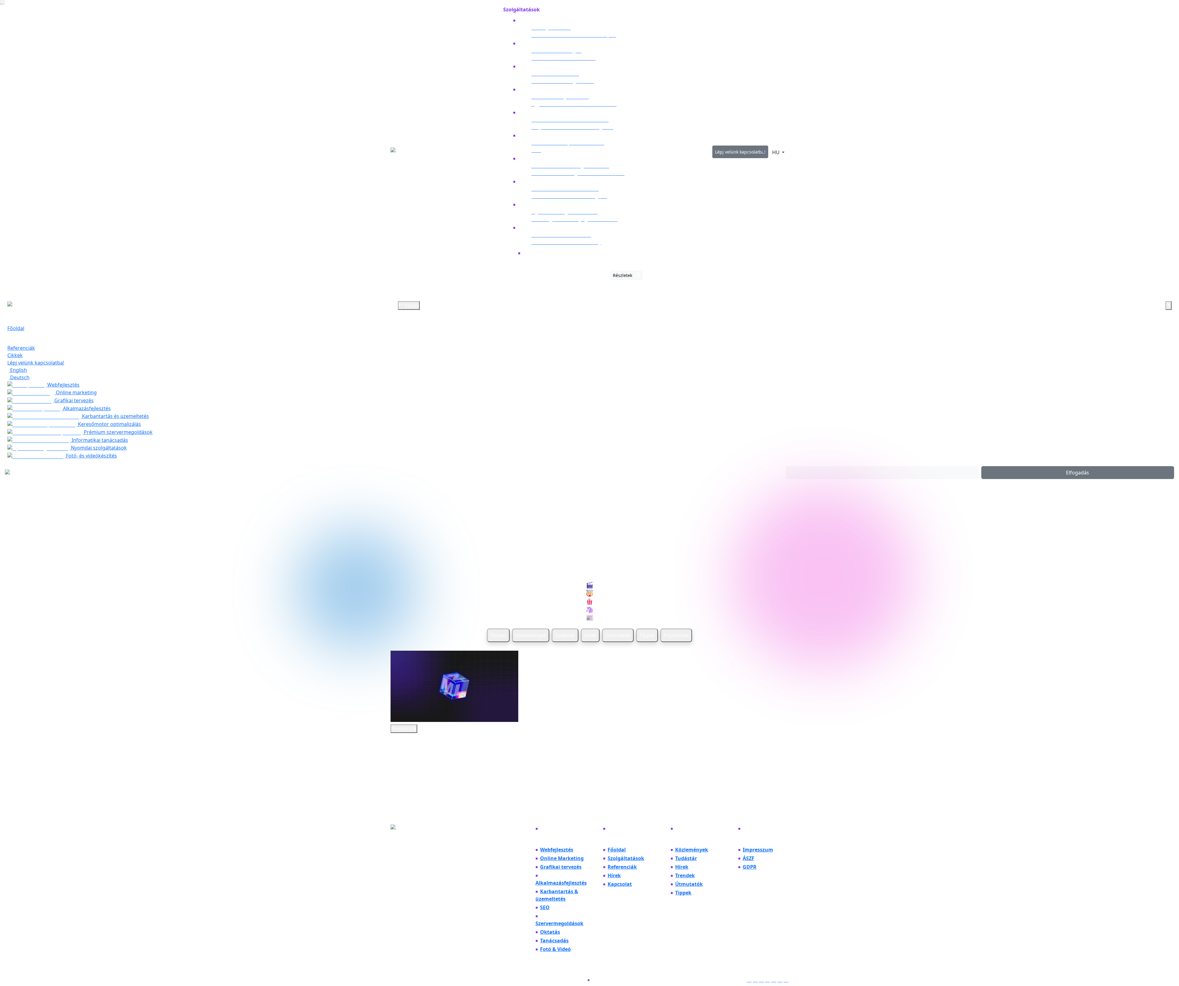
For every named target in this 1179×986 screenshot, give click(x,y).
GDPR (750, 866)
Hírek (590, 635)
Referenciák (666, 12)
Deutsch (19, 377)
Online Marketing (562, 858)
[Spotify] (786, 979)
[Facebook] (755, 979)
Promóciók (676, 635)
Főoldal (492, 12)
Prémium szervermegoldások (118, 432)
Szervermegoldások (559, 923)
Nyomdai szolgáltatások (98, 447)
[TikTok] (773, 979)
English (18, 370)
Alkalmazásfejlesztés (86, 408)
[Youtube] (761, 979)
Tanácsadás (554, 940)
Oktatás (550, 932)
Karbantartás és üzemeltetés (115, 416)
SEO (545, 907)
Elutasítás (882, 472)
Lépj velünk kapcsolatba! (740, 152)
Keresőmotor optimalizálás (109, 424)
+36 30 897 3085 (409, 843)
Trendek (685, 875)
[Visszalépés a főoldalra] (429, 151)
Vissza (411, 305)
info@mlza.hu (406, 850)
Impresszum (758, 849)
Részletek (623, 275)
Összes (498, 635)
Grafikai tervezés (73, 400)
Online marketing (76, 392)
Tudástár (565, 635)
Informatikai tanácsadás (99, 440)
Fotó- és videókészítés (91, 455)
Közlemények (530, 635)
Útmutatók (618, 635)
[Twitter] (779, 979)
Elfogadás (1077, 472)
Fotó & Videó (555, 949)
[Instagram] (749, 979)
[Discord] (767, 979)
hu (776, 152)
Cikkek (694, 12)
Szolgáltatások (24, 335)
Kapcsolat (620, 884)
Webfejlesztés (63, 384)
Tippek (647, 635)
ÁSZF (748, 858)
